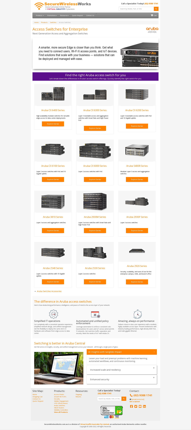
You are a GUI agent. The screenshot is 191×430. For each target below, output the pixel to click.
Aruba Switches (59, 405)
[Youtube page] (140, 407)
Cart (155, 15)
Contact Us (90, 15)
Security (57, 399)
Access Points (59, 394)
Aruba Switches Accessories (49, 291)
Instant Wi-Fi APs (60, 397)
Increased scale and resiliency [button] (105, 369)
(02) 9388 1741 (151, 3)
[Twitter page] (136, 407)
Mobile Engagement (61, 401)
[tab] (122, 352)
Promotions (51, 15)
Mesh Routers (59, 408)
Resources (64, 15)
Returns (78, 397)
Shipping (79, 394)
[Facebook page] (131, 407)
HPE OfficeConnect (61, 403)
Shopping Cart (37, 397)
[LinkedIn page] (144, 407)
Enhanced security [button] (99, 379)
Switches (53, 22)
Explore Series (53, 124)
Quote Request (77, 15)
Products (39, 15)
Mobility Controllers (61, 410)
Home (36, 22)
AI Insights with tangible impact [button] (105, 351)
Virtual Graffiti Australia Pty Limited (94, 424)
